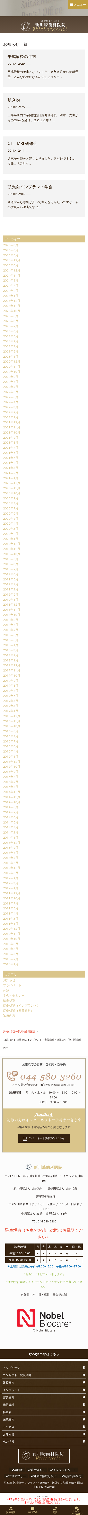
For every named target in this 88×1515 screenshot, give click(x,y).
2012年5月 (10, 873)
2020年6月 (10, 513)
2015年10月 (11, 766)
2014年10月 (11, 802)
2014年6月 (10, 817)
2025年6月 (10, 265)
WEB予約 (32, 1512)
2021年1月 (10, 478)
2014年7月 (10, 812)
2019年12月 (11, 544)
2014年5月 (10, 822)
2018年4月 (10, 645)
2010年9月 (10, 944)
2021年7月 (10, 447)
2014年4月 (10, 827)
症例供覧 (9, 1000)
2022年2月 (10, 412)
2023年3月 (10, 346)
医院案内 (8, 1419)
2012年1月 (10, 888)
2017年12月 (11, 665)
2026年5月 (10, 255)
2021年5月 (10, 458)
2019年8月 (10, 564)
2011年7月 (10, 903)
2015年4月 (10, 787)
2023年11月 (11, 306)
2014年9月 (10, 807)
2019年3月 (10, 589)
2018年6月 (10, 635)
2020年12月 (11, 483)
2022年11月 (11, 366)
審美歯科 (8, 1397)
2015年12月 (11, 761)
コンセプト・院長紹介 (17, 1375)
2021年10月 (11, 432)
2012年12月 (11, 868)
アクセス (8, 1427)
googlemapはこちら (44, 1354)
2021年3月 (10, 468)
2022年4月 (10, 402)
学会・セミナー (14, 995)
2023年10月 (11, 311)
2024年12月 (11, 270)
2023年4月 (10, 341)
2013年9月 (10, 847)
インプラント (11, 1390)
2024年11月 (11, 275)
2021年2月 (10, 473)
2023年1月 (10, 356)
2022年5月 (10, 397)
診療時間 (10, 1512)
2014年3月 (10, 832)
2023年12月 (11, 300)
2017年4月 (10, 701)
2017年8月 (10, 685)
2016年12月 (11, 716)
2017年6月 (10, 696)
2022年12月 (11, 361)
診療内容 (9, 1016)
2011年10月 (11, 898)
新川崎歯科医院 (48, 1167)
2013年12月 (11, 842)
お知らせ (9, 980)
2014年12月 (11, 792)
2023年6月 (10, 331)
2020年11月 (11, 488)
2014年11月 (11, 797)
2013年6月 (10, 863)
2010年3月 (10, 954)
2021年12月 (11, 422)
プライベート (12, 985)
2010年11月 (11, 934)
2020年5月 (10, 518)
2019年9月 (10, 559)
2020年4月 (10, 523)
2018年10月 (11, 615)
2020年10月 (11, 493)
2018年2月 (10, 655)
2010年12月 (11, 928)
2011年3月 (10, 918)
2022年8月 (10, 382)
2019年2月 (10, 594)
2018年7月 (10, 630)
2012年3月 (10, 883)
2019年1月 (10, 599)
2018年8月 (10, 625)
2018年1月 (10, 660)
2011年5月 (10, 908)
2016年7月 (10, 741)
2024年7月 (10, 285)
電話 (55, 1512)
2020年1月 (10, 539)
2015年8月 (10, 777)
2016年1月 (10, 756)
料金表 (7, 1412)
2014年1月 (10, 837)
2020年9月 (10, 498)
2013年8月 (10, 852)
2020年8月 (10, 503)
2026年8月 (10, 245)
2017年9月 (10, 680)
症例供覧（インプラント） (21, 1005)
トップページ (11, 1368)
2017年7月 (10, 690)
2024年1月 (10, 296)
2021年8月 (10, 442)
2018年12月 (11, 604)
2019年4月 (10, 584)
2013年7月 (10, 858)
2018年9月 (10, 620)
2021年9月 (10, 437)
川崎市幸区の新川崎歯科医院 (19, 1031)
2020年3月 (10, 528)
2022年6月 (10, 392)
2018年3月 (10, 650)
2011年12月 (11, 893)
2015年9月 (10, 771)
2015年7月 (10, 782)
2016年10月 (11, 726)
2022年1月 (10, 417)
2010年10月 (11, 939)
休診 (6, 990)
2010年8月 (10, 949)
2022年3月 (10, 407)
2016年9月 (10, 731)
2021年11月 (11, 427)
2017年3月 (10, 706)
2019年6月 (10, 574)
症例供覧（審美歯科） (18, 1010)
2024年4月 (10, 290)
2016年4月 (10, 751)
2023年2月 (10, 351)
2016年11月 (11, 721)
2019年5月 (10, 579)
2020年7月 (10, 508)
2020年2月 (10, 534)
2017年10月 (11, 675)
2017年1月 (10, 711)
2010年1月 (10, 964)
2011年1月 (10, 923)
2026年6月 (10, 250)
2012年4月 (10, 878)
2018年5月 (10, 640)
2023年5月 (10, 336)
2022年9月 (10, 377)
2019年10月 (11, 554)
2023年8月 (10, 321)
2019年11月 (11, 549)
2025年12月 (11, 260)
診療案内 (8, 1382)
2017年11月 (11, 670)
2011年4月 (10, 913)
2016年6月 (10, 746)
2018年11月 (11, 609)
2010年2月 (10, 959)
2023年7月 (10, 326)
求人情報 (8, 1441)
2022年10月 (11, 371)
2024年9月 (10, 280)
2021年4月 (10, 463)
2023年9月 (10, 316)
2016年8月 (10, 736)
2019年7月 (10, 569)
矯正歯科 (8, 1405)
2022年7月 (10, 387)
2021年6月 (10, 453)
